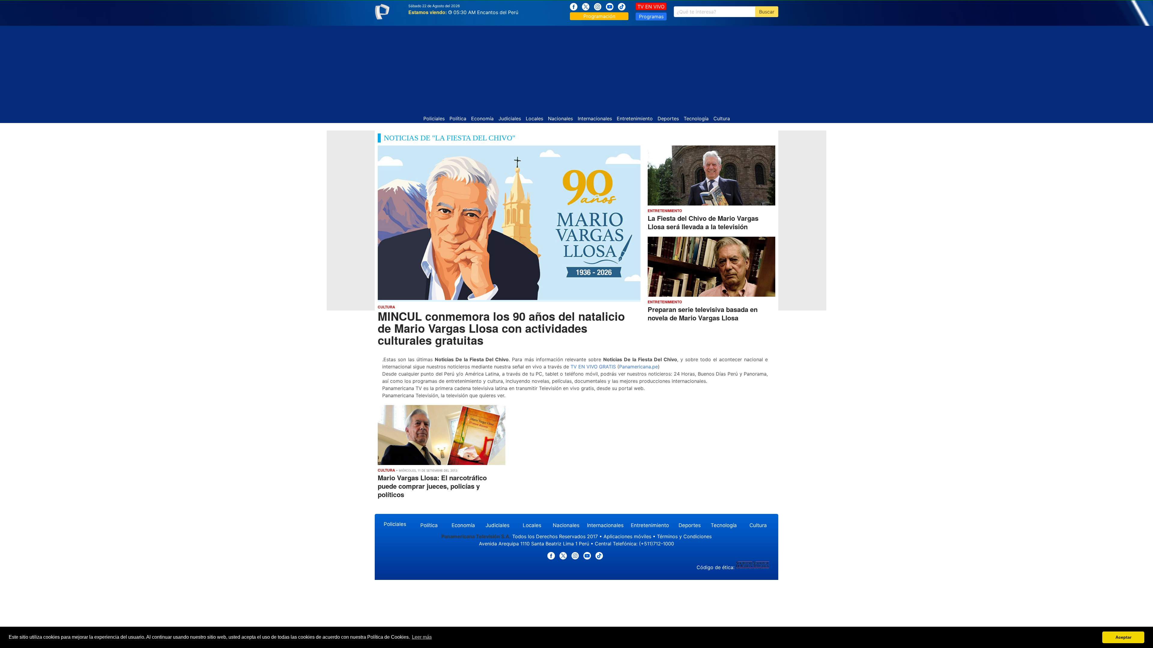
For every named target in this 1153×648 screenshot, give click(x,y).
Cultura (721, 119)
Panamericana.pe (638, 367)
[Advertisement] (576, 68)
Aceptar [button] (1123, 637)
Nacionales (560, 119)
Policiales (434, 119)
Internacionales (595, 119)
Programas (651, 17)
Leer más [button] (422, 637)
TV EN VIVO (650, 7)
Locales (534, 119)
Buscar (766, 12)
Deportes (668, 119)
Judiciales (509, 119)
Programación (599, 16)
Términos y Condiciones (684, 536)
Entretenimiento (635, 119)
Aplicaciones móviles (627, 536)
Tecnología (696, 119)
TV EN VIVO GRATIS (593, 367)
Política (457, 119)
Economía (482, 119)
